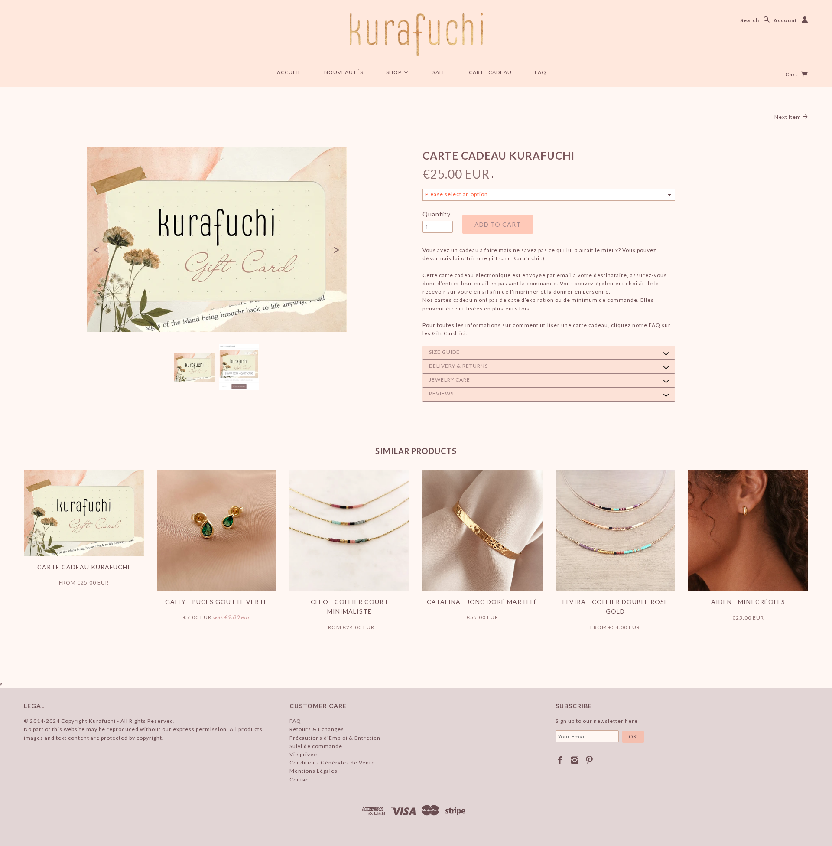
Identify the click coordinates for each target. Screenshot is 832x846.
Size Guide (444, 352)
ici (462, 333)
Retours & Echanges (316, 729)
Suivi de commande (315, 746)
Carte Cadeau (490, 72)
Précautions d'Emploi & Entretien (334, 738)
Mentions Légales (313, 771)
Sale (439, 72)
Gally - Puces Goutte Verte (216, 601)
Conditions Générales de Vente (332, 762)
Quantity (436, 214)
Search (749, 20)
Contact (300, 779)
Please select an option (456, 194)
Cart (792, 74)
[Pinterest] (589, 760)
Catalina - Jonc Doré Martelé (482, 601)
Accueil (289, 72)
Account (785, 20)
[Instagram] (574, 760)
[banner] (416, 34)
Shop (394, 72)
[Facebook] (560, 760)
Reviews (441, 393)
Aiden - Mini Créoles (748, 601)
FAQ (540, 72)
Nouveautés (343, 72)
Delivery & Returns (458, 366)
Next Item (788, 117)
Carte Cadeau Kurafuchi (83, 567)
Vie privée (303, 754)
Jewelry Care (449, 379)
